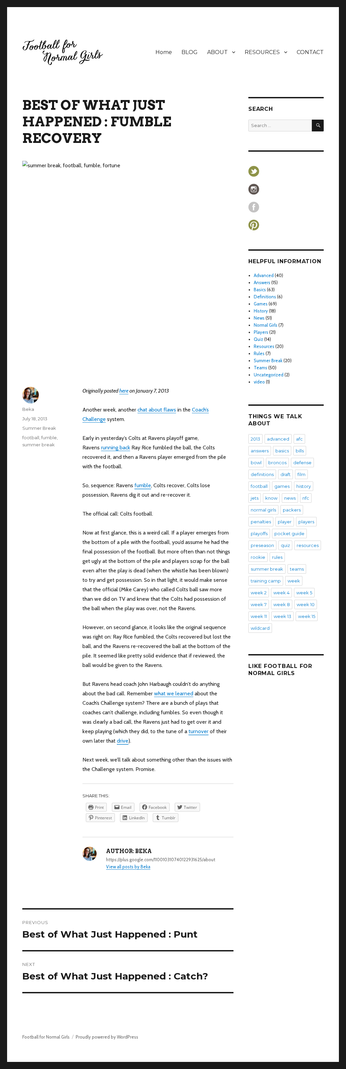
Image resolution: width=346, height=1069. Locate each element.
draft (285, 474)
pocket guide (289, 533)
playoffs (259, 533)
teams (297, 569)
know (271, 498)
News (259, 318)
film (301, 474)
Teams (260, 367)
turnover (198, 731)
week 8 (281, 604)
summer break (38, 444)
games (282, 486)
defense (302, 462)
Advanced (264, 275)
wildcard (260, 628)
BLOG (189, 52)
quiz (285, 545)
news (290, 498)
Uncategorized (268, 374)
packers (292, 510)
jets (254, 498)
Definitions (265, 296)
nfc (305, 498)
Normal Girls (265, 325)
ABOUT (217, 52)
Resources (264, 346)
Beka (28, 409)
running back (115, 447)
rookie (258, 557)
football (30, 437)
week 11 (259, 616)
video (259, 381)
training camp (266, 580)
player (285, 521)
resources (308, 545)
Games (261, 303)
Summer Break (39, 428)
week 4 (281, 592)
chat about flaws (157, 409)
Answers (262, 282)
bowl (256, 462)
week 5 (304, 592)
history (303, 486)
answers (260, 450)
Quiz (258, 339)
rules (277, 557)
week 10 (306, 604)
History (261, 311)
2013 (255, 439)
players (306, 521)
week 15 (306, 616)
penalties (261, 521)
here (123, 391)
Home (163, 52)
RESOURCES (262, 52)
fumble (142, 485)
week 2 (259, 592)
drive (122, 741)
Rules (259, 353)
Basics (260, 289)
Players (261, 332)
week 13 (282, 616)
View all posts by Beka (128, 866)
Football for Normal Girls (46, 1037)
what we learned (173, 693)
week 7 (259, 604)
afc (299, 439)
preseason (262, 545)
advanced (278, 439)
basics (282, 450)
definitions (262, 474)
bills (300, 450)
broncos (277, 462)
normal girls (263, 510)
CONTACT (310, 52)
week (294, 580)
